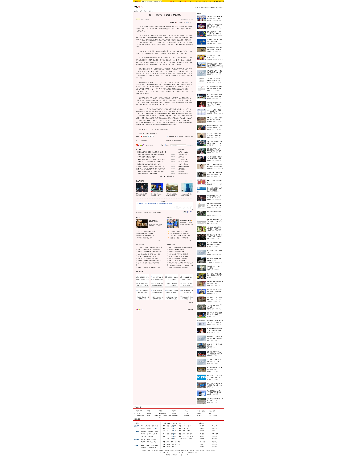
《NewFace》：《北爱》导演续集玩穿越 (179, 235)
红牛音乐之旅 (202, 7)
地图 (173, 446)
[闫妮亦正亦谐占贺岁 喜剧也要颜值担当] (142, 292)
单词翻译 (214, 438)
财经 (164, 428)
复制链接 (182, 22)
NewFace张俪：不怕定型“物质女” (145, 233)
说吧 (176, 446)
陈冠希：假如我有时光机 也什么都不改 (178, 267)
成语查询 (202, 430)
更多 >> (160, 240)
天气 (168, 436)
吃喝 (175, 436)
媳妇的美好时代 (183, 161)
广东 (179, 442)
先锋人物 (155, 434)
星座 (175, 434)
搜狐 (143, 1)
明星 (142, 426)
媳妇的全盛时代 (183, 164)
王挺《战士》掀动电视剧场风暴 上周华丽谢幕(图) (150, 169)
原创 (188, 436)
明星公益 (143, 439)
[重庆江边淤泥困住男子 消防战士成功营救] (141, 187)
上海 (175, 442)
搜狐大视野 (212, 411)
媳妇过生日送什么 (183, 154)
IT (187, 1)
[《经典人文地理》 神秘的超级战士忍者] (187, 187)
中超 (188, 426)
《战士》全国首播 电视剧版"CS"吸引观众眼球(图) (150, 159)
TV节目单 (202, 444)
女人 (197, 1)
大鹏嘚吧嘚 (143, 431)
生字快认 (202, 446)
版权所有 (194, 453)
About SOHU (190, 450)
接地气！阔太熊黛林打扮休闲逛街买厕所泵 (148, 263)
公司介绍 (197, 450)
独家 (148, 442)
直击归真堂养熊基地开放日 (173, 140)
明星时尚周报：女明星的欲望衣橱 (145, 235)
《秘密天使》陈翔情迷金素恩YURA (146, 231)
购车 (168, 430)
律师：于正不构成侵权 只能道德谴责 (178, 258)
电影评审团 (143, 436)
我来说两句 (164, 201)
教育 (180, 434)
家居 (172, 430)
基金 (175, 428)
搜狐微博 (145, 136)
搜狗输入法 (202, 426)
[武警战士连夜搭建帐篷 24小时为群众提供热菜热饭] (172, 187)
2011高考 (199, 415)
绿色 (191, 436)
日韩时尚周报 (140, 238)
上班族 (186, 411)
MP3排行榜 (215, 434)
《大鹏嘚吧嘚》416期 (185, 220)
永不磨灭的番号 (138, 411)
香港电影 (153, 439)
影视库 (147, 445)
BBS (217, 1)
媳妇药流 (181, 157)
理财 (172, 428)
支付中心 (156, 450)
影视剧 (188, 430)
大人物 (156, 431)
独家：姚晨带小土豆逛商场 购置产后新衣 (148, 258)
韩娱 (151, 442)
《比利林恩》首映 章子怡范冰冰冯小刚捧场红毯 (150, 247)
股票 (168, 428)
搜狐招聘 (161, 450)
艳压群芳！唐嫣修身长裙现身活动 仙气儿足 (149, 256)
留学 (188, 434)
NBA (184, 426)
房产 (193, 1)
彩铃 (176, 444)
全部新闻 (207, 450)
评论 (175, 426)
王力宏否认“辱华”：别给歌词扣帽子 (177, 260)
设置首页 (144, 450)
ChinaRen (147, 1)
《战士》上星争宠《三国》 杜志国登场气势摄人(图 (151, 152)
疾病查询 (202, 436)
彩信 (180, 444)
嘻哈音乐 (143, 442)
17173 (151, 1)
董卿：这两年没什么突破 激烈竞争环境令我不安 (181, 247)
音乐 (153, 426)
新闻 (164, 426)
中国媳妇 (181, 171)
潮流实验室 (150, 431)
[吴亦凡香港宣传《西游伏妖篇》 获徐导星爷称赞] (142, 278)
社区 (154, 428)
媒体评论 (151, 11)
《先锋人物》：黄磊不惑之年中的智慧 (178, 231)
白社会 (152, 136)
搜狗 (160, 1)
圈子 (168, 442)
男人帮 (222, 7)
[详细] (159, 225)
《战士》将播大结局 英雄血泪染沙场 (146, 174)
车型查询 (214, 442)
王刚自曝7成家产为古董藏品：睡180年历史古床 (181, 263)
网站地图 (202, 450)
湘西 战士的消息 (183, 159)
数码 (168, 438)
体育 (174, 1)
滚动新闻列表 (144, 447)
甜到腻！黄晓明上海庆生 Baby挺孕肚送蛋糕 (149, 267)
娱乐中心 (137, 423)
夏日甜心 (149, 411)
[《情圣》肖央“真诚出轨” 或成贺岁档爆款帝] (157, 292)
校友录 (190, 438)
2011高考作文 (187, 415)
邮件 (207, 1)
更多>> (191, 302)
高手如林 (186, 413)
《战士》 (145, 11)
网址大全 (202, 438)
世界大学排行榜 (213, 415)
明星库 (142, 445)
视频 (200, 1)
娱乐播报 (143, 428)
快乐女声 (174, 411)
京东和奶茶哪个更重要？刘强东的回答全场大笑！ (150, 251)
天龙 (164, 444)
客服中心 (172, 450)
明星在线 (143, 434)
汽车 (190, 1)
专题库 (152, 445)
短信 (173, 444)
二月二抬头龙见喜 (142, 140)
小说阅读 (214, 446)
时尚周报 (149, 434)
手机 (172, 438)
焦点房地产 (156, 1)
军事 (168, 426)
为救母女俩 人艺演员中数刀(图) (177, 251)
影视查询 (202, 428)
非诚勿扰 (199, 413)
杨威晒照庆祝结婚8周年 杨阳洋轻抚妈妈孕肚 (149, 254)
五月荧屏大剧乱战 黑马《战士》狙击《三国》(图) (150, 166)
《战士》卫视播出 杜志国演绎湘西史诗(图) (148, 164)
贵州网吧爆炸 (175, 415)
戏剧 (156, 426)
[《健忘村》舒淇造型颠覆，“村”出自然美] (171, 278)
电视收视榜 (150, 436)
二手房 (176, 430)
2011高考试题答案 (139, 415)
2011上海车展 (162, 413)
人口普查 (211, 413)
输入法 (168, 446)
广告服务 (166, 450)
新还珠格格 (137, 413)
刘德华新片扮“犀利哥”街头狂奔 (176, 249)
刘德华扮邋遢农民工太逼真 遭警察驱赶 (178, 254)
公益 (172, 426)
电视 (141, 11)
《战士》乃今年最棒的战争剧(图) (145, 157)
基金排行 (214, 426)
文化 (180, 436)
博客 (210, 1)
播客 (203, 1)
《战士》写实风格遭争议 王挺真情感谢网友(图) (150, 154)
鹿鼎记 (168, 444)
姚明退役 (149, 413)
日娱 (155, 442)
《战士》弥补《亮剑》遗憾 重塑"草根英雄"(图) (149, 161)
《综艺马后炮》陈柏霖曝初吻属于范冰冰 (179, 233)
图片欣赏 (214, 436)
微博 (214, 1)
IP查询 (214, 430)
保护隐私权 (183, 450)
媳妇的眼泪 (181, 169)
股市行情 (202, 434)
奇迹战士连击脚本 (183, 166)
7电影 (160, 411)
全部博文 (213, 450)
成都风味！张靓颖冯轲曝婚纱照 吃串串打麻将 (149, 260)
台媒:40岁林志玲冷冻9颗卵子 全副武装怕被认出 (181, 265)
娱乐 (179, 1)
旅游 (164, 436)
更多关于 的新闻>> (166, 176)
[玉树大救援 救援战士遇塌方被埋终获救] (157, 187)
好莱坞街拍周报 (148, 238)
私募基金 (174, 413)
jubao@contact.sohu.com (184, 455)
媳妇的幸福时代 (183, 174)
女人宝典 (214, 444)
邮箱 (172, 442)
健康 (172, 436)
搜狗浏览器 (202, 442)
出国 (184, 434)
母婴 (168, 434)
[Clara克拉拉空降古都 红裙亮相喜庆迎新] (186, 278)
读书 (184, 436)
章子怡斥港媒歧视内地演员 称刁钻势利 (178, 256)
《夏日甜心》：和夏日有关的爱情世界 (178, 238)
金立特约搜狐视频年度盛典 (213, 7)
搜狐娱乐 (136, 11)
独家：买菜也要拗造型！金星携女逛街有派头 (149, 249)
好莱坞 (148, 439)
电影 (145, 426)
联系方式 (177, 450)
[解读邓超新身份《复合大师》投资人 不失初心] (171, 292)
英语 (191, 434)
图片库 (156, 445)
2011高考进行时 (201, 411)
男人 (175, 438)
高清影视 (149, 428)
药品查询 (214, 428)
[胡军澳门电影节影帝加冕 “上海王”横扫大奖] (186, 292)
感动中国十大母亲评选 (152, 415)
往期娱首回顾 (152, 447)
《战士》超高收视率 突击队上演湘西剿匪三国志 (150, 171)
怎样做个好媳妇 (183, 152)
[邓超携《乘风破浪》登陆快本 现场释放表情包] (157, 278)
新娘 (172, 434)
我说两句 (221, 1)
